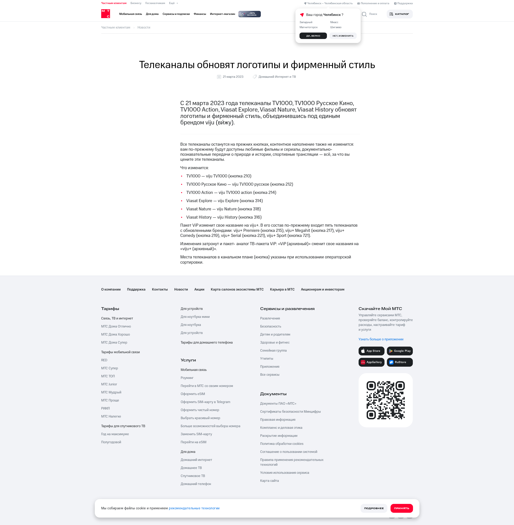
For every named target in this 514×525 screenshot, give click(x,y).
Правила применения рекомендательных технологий (291, 462)
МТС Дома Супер (114, 342)
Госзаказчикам (155, 3)
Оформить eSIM (193, 394)
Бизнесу (136, 3)
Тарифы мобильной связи (120, 352)
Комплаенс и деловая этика (281, 427)
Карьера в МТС (282, 289)
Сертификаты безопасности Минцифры (290, 411)
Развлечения (270, 318)
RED (104, 360)
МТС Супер (109, 368)
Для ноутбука (191, 324)
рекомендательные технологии (194, 508)
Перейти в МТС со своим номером (207, 386)
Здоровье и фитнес (275, 342)
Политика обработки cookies (281, 443)
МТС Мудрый (111, 392)
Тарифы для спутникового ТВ (123, 426)
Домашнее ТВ (191, 468)
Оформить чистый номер (200, 410)
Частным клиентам (113, 3)
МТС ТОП (108, 376)
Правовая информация (277, 419)
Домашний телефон (196, 484)
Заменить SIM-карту (196, 434)
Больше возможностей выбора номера (210, 426)
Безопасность (270, 326)
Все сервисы (269, 374)
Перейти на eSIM (193, 442)
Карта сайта (269, 480)
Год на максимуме (115, 434)
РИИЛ (105, 408)
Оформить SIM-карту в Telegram (205, 402)
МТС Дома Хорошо (115, 334)
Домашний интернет (196, 459)
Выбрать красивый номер (200, 418)
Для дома (188, 451)
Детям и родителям (275, 334)
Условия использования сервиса (284, 472)
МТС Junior (109, 384)
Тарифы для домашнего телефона (207, 342)
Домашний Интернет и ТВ (277, 77)
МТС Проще (110, 400)
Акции (199, 289)
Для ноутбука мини (195, 316)
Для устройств (192, 308)
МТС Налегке (111, 416)
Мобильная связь (194, 369)
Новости (181, 289)
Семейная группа (273, 350)
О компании (111, 289)
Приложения (269, 366)
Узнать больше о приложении (381, 339)
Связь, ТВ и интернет (117, 318)
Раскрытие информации (278, 435)
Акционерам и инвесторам (322, 289)
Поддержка (136, 289)
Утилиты (266, 358)
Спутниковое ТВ (193, 476)
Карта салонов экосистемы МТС (237, 289)
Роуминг (187, 378)
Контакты (160, 289)
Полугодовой (111, 442)
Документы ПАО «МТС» (278, 403)
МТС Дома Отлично (116, 326)
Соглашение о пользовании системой (288, 451)
